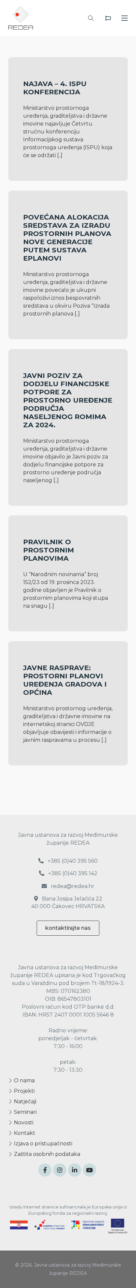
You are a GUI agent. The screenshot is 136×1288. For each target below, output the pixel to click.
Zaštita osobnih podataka (46, 1154)
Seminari (25, 1112)
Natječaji (24, 1101)
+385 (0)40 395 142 (72, 873)
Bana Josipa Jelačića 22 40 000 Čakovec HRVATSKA (68, 902)
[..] (59, 155)
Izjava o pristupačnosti (42, 1143)
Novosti (23, 1122)
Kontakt (24, 1133)
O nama (24, 1080)
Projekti (24, 1091)
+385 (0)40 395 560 (72, 861)
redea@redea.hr (72, 886)
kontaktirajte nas (68, 928)
